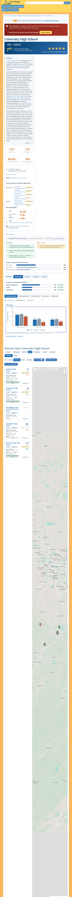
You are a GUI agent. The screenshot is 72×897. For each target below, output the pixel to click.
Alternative (37, 352)
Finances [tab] (44, 276)
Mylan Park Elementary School (19, 194)
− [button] (65, 372)
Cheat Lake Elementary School (19, 187)
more (10, 221)
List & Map (8, 355)
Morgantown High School (16, 98)
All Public (8, 352)
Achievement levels (24, 296)
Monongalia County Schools (18, 66)
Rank (23, 360)
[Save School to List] (28, 383)
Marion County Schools (10, 449)
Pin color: (10, 364)
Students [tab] (35, 276)
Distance (17, 360)
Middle (24, 352)
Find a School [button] (6, 6)
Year (5, 300)
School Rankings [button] (18, 6)
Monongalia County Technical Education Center (12, 409)
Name (10, 360)
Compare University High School (18, 226)
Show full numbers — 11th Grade (14, 336)
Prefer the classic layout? (51, 20)
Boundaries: (51, 360)
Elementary (16, 352)
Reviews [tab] (27, 276)
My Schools (38, 360)
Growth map (54, 296)
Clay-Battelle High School (11, 424)
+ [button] (65, 369)
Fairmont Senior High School (19, 96)
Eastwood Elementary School (19, 191)
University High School (12, 60)
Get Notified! (46, 32)
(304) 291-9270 (12, 174)
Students (29, 360)
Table (15, 355)
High (30, 352)
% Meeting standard (11, 296)
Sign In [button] (6, 10)
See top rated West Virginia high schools (21, 222)
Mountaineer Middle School (18, 201)
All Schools (52, 352)
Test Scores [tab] (18, 276)
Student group (20, 300)
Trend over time (35, 296)
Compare (24, 383)
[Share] (69, 3)
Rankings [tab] (8, 276)
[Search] (66, 3)
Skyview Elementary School (19, 198)
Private (45, 352)
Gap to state (45, 296)
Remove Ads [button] (14, 10)
